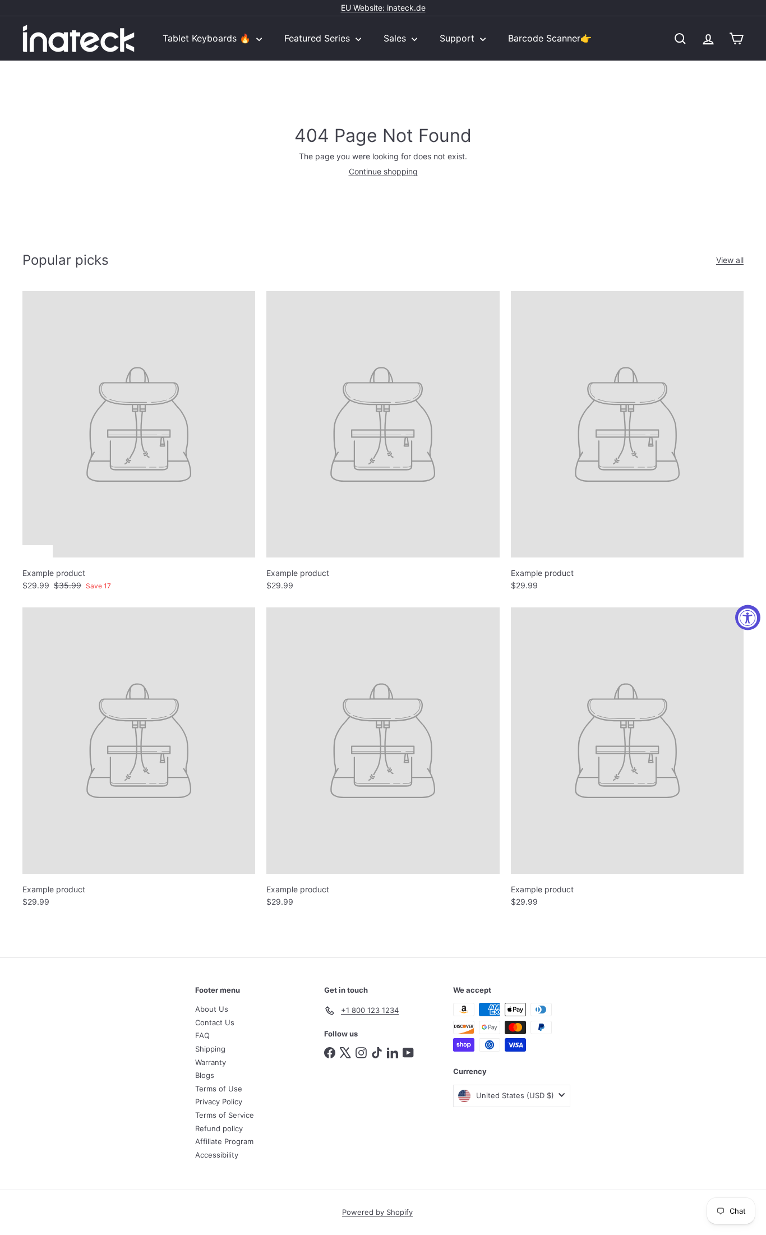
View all (730, 260)
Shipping (210, 1048)
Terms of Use (218, 1088)
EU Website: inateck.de (383, 7)
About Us (211, 1008)
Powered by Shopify (377, 1212)
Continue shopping (383, 171)
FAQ (202, 1035)
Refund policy (219, 1128)
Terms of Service (224, 1114)
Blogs (204, 1075)
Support (458, 38)
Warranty (210, 1062)
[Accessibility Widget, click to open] (747, 617)
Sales (396, 38)
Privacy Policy (218, 1101)
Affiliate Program (224, 1141)
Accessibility (216, 1154)
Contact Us (214, 1022)
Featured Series (318, 38)
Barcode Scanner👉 (550, 38)
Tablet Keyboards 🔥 (208, 38)
